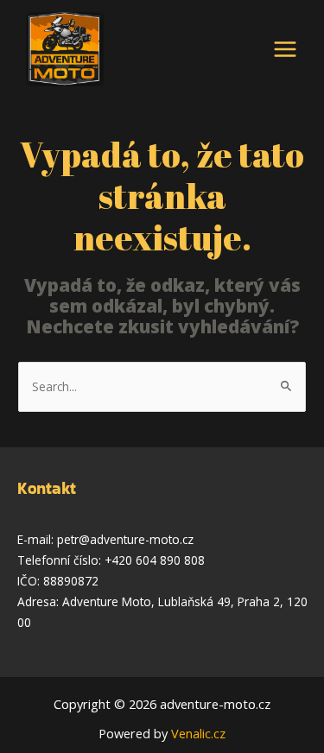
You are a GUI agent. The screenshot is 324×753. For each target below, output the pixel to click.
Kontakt (46, 488)
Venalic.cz (198, 733)
